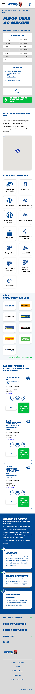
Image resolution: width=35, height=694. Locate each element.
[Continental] (25, 305)
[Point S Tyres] (9, 305)
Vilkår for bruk (17, 671)
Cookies (17, 666)
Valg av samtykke (17, 679)
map (23, 398)
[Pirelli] (9, 339)
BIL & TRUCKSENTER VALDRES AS (13, 423)
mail (17, 398)
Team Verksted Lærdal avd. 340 (13, 470)
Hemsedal (17, 10)
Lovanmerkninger (17, 662)
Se (11, 407)
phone (11, 398)
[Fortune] (9, 350)
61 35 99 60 (10, 439)
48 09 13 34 (10, 487)
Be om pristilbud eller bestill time (18, 99)
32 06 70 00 (17, 91)
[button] (17, 151)
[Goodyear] (25, 316)
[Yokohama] (25, 328)
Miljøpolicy (17, 675)
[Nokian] (25, 339)
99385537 (9, 393)
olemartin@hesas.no (14, 80)
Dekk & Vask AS (13, 379)
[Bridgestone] (9, 316)
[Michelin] (9, 328)
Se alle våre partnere (19, 357)
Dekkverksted (8, 10)
